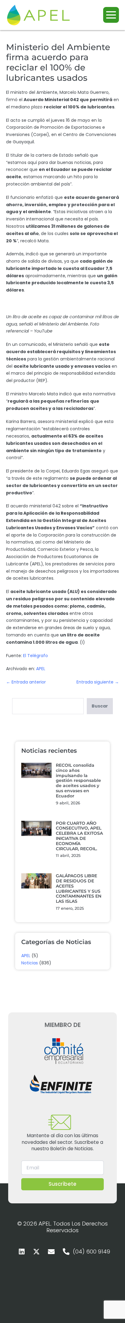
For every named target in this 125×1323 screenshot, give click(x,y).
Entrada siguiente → (97, 682)
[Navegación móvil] (111, 15)
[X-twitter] (36, 1251)
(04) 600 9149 (91, 1251)
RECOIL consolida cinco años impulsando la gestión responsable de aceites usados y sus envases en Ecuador (78, 780)
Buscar (100, 706)
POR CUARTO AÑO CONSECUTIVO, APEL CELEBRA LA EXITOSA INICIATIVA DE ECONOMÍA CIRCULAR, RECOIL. (79, 835)
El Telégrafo (35, 656)
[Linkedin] (21, 1251)
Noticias (29, 963)
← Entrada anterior (26, 682)
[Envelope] (51, 1251)
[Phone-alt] (66, 1251)
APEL (40, 669)
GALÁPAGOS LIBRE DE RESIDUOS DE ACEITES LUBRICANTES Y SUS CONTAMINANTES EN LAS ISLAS (78, 888)
